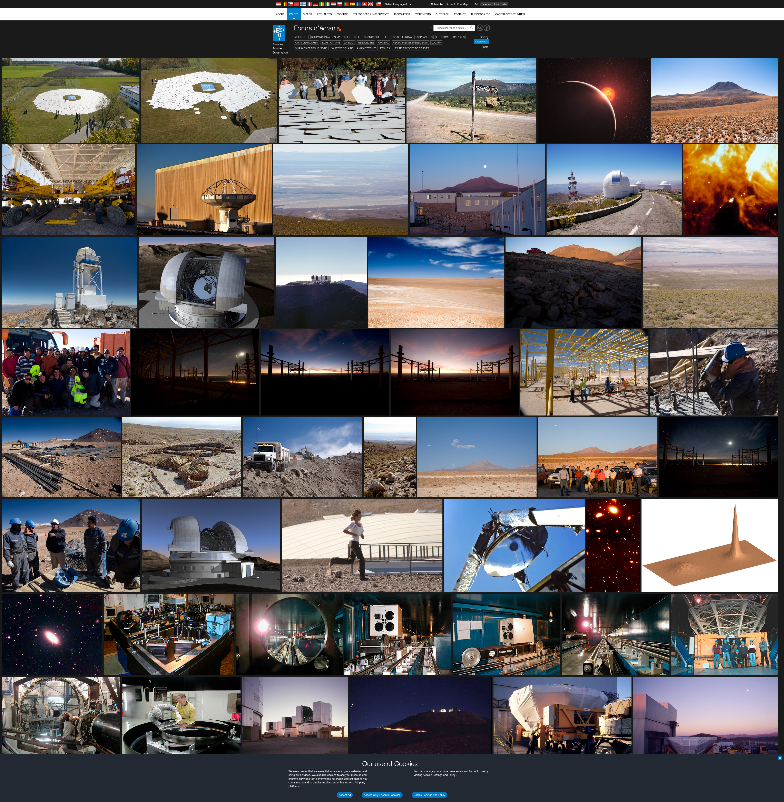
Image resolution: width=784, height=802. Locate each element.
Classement (481, 41)
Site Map (462, 4)
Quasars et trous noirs (311, 48)
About (280, 14)
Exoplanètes (424, 37)
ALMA (337, 37)
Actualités (324, 14)
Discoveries (402, 14)
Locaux (436, 42)
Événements (423, 14)
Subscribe (437, 4)
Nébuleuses (366, 42)
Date (485, 46)
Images (293, 14)
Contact (450, 4)
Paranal (383, 42)
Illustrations (331, 42)
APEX (347, 37)
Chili (357, 37)
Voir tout (301, 37)
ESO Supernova (402, 37)
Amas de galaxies (306, 42)
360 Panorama (320, 37)
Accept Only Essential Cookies (382, 794)
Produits (460, 14)
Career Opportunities (510, 14)
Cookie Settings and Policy (429, 794)
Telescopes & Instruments (371, 14)
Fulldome (442, 37)
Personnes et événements (410, 42)
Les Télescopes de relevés (411, 48)
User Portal (500, 4)
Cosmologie (372, 37)
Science (486, 4)
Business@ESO (480, 14)
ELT (386, 37)
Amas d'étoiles (366, 48)
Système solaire (342, 48)
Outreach (442, 14)
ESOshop (343, 14)
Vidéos (307, 14)
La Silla (349, 42)
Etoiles (385, 48)
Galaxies (459, 37)
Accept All (345, 794)
